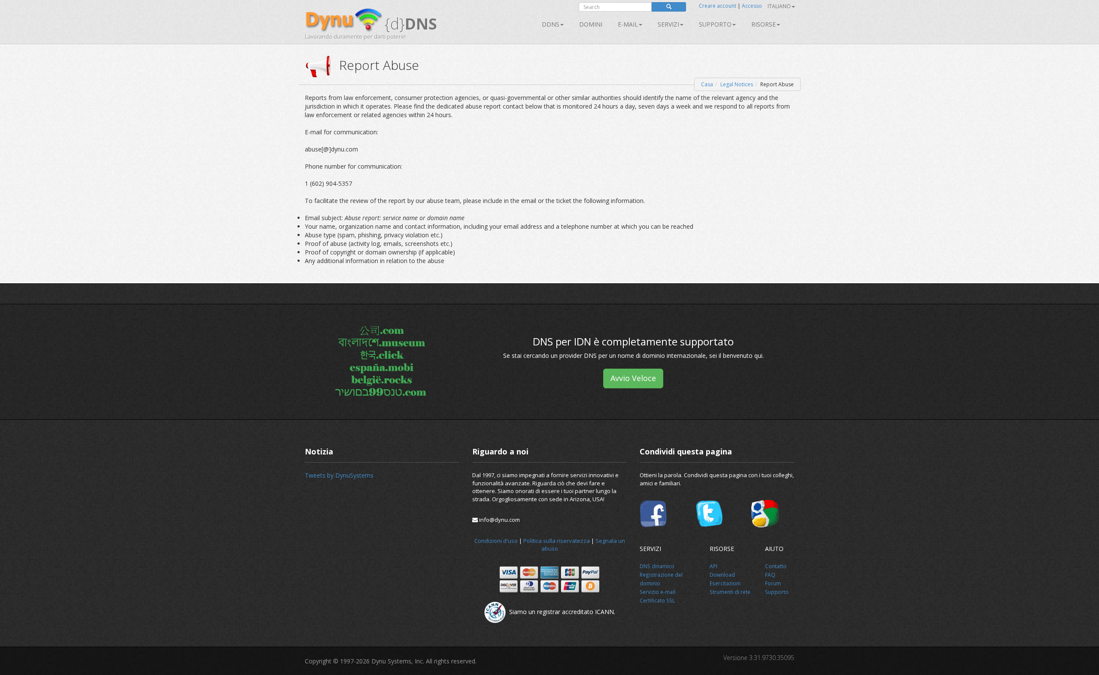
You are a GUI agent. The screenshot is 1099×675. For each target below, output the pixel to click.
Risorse (763, 24)
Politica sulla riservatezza (556, 541)
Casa (707, 84)
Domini (590, 24)
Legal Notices (736, 84)
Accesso (752, 5)
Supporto (715, 24)
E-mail (628, 24)
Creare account (717, 5)
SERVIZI (668, 24)
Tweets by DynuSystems (339, 475)
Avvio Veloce (633, 378)
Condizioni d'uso (496, 541)
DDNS (550, 24)
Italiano (779, 6)
